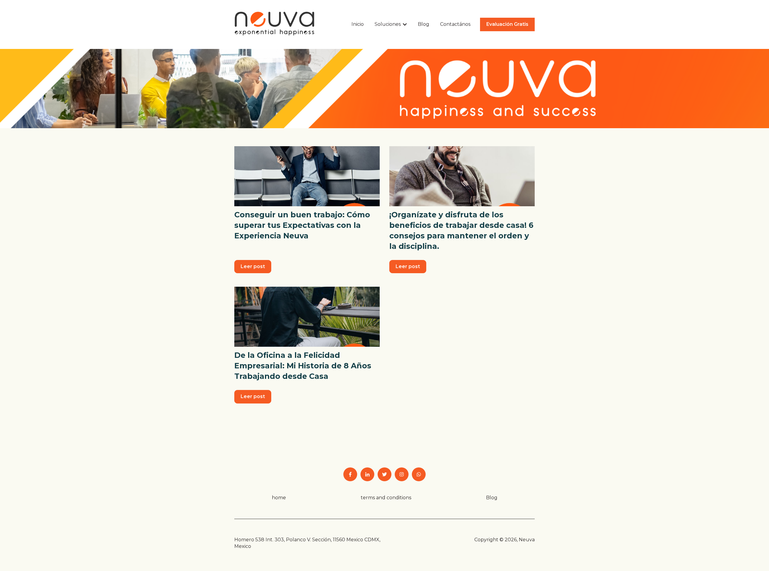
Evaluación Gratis (507, 24)
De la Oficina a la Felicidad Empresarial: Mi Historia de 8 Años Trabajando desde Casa (302, 366)
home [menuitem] (279, 497)
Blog (423, 24)
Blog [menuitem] (491, 497)
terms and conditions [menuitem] (386, 497)
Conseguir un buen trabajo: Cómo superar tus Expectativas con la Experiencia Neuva (302, 225)
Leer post (253, 266)
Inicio (357, 24)
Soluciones (388, 24)
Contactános (455, 24)
